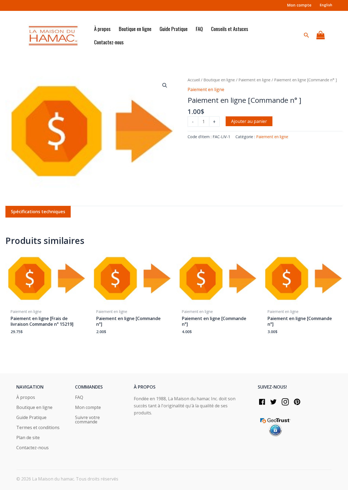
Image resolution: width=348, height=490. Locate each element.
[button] (165, 85)
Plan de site (28, 438)
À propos (25, 397)
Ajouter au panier (249, 121)
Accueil (194, 79)
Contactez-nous (32, 448)
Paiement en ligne (254, 79)
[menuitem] (326, 5)
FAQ (79, 397)
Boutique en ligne (219, 79)
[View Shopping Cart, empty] (320, 35)
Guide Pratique (31, 417)
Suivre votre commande (87, 420)
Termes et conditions (38, 427)
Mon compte (88, 407)
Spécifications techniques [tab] (38, 212)
